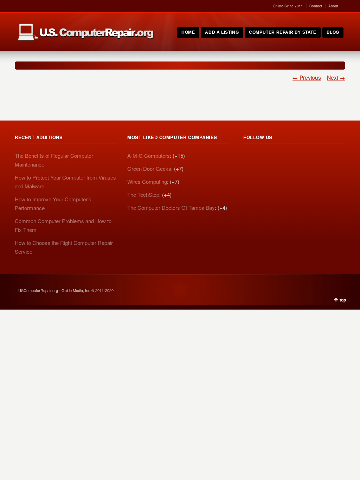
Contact (315, 6)
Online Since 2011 (288, 6)
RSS (249, 156)
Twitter (264, 156)
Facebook (279, 156)
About (333, 6)
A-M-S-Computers (148, 155)
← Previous (306, 77)
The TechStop (143, 194)
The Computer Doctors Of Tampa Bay (171, 207)
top (343, 300)
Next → (336, 77)
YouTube (295, 156)
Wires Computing (147, 181)
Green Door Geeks (149, 168)
